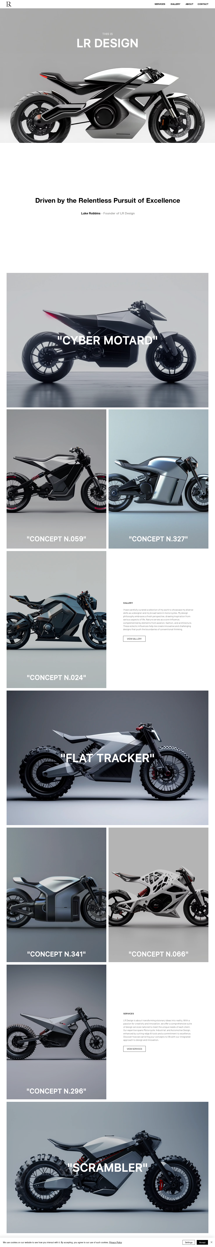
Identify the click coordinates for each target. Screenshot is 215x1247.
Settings (188, 1242)
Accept (202, 1242)
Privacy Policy (115, 1242)
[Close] (211, 1242)
